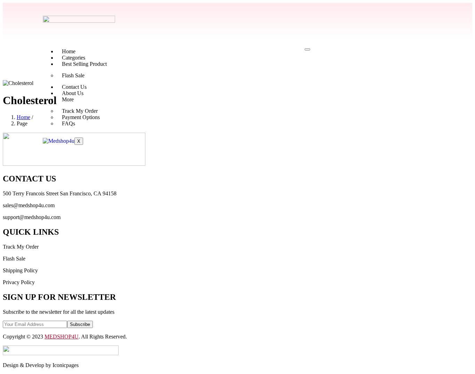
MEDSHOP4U (62, 337)
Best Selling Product (84, 64)
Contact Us (74, 87)
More (68, 99)
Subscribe (80, 324)
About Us (72, 93)
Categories (73, 58)
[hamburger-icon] (307, 49)
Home (68, 51)
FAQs (68, 123)
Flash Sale (73, 75)
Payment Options (81, 117)
